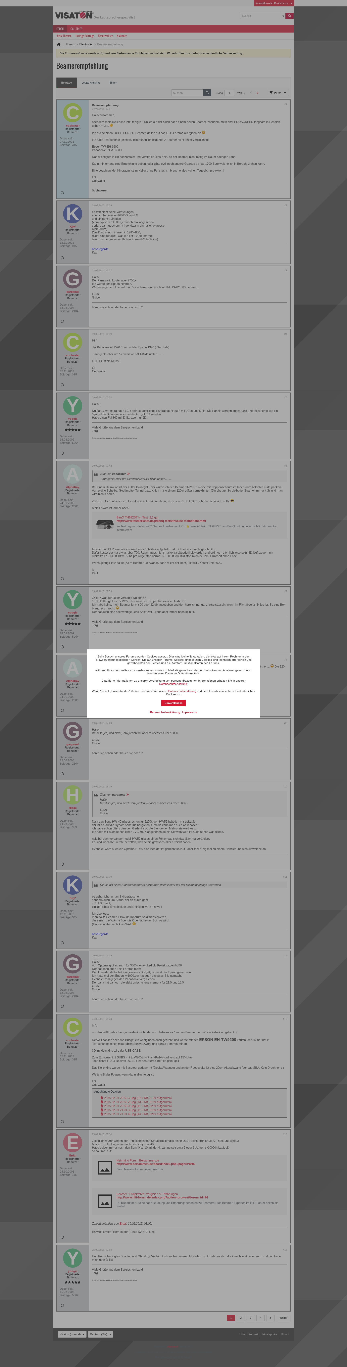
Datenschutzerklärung (173, 683)
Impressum (189, 712)
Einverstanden (174, 702)
